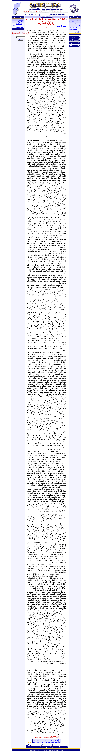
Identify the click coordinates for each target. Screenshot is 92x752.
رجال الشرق (73, 27)
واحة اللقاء (19, 24)
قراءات (20, 23)
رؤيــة (21, 20)
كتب (78, 26)
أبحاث (74, 24)
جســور (76, 32)
